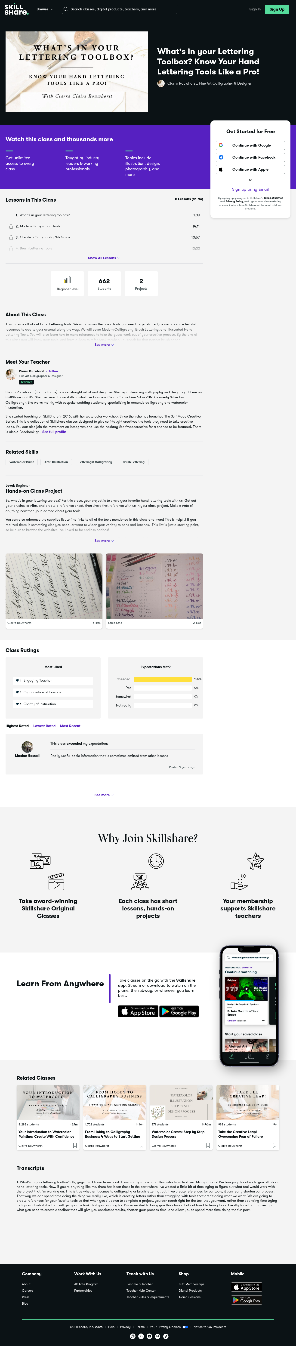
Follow (54, 371)
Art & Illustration (56, 462)
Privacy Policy (234, 201)
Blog (25, 1303)
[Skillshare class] (48, 1102)
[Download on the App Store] (136, 1011)
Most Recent (69, 726)
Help (111, 1327)
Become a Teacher (139, 1284)
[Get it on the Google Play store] (180, 1011)
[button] (52, 8)
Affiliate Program (86, 1284)
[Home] (17, 9)
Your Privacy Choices (165, 1327)
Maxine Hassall (27, 756)
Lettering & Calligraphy (95, 462)
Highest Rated (17, 726)
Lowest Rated (44, 726)
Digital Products (190, 1290)
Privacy (125, 1327)
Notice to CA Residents (210, 1327)
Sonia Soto (115, 622)
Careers (27, 1290)
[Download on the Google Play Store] (252, 1300)
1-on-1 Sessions (189, 1297)
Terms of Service (273, 197)
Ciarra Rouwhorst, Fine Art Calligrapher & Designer (209, 83)
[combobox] (119, 9)
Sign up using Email (250, 189)
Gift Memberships (191, 1284)
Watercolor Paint (21, 462)
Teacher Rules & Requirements (147, 1297)
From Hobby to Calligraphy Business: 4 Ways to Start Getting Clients (112, 1136)
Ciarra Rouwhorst (39, 371)
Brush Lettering (134, 462)
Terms (140, 1327)
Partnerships (83, 1290)
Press (25, 1297)
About (26, 1284)
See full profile (54, 432)
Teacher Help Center (141, 1290)
